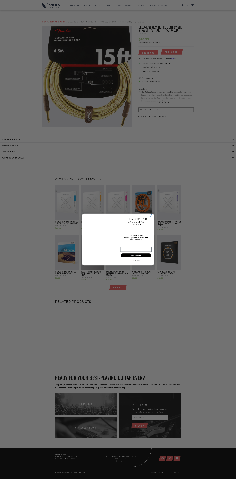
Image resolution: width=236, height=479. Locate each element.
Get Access (136, 255)
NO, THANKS (136, 260)
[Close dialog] (151, 215)
